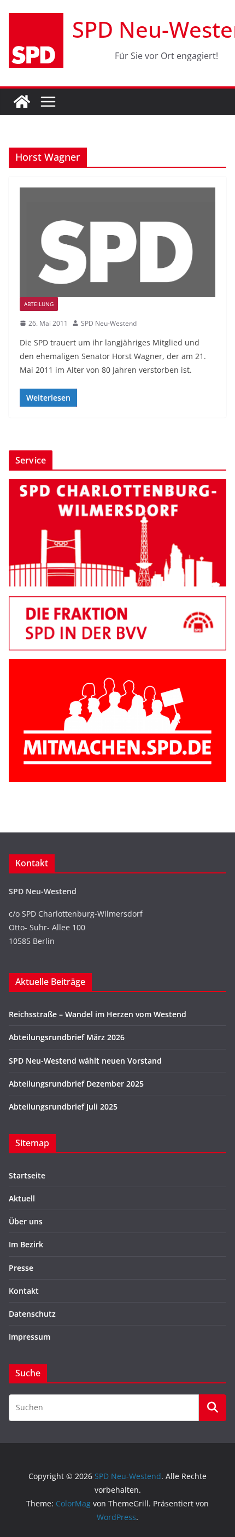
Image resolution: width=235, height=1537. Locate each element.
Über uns (26, 1221)
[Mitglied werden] (117, 666)
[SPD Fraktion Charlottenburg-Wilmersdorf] (117, 603)
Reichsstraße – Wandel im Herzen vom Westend (97, 1014)
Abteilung (39, 304)
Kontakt (24, 1291)
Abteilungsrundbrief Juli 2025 (63, 1106)
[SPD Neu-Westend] (22, 102)
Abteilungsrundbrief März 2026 (67, 1037)
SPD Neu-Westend (109, 323)
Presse (21, 1268)
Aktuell (22, 1198)
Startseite (27, 1175)
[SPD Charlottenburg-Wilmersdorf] (117, 485)
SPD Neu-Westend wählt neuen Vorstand (85, 1060)
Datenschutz (32, 1314)
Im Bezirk (26, 1244)
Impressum (29, 1336)
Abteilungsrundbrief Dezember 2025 (76, 1083)
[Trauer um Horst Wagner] (117, 241)
